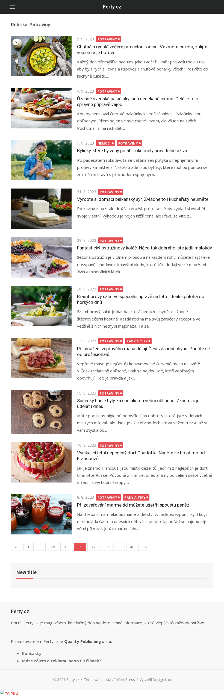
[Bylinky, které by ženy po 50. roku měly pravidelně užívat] (41, 160)
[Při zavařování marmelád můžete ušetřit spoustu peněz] (41, 514)
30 (66, 547)
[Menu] (12, 6)
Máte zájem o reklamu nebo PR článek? (61, 660)
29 (53, 547)
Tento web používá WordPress (109, 679)
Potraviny (107, 39)
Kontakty (32, 653)
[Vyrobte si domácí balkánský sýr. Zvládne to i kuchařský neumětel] (41, 209)
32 (93, 547)
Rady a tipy (137, 341)
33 (107, 547)
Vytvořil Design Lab (155, 679)
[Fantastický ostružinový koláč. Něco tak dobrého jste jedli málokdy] (41, 257)
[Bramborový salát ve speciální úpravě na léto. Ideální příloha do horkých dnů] (41, 306)
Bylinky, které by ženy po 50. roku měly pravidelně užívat (133, 150)
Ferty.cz (112, 7)
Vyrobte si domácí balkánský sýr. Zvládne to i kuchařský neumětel (143, 199)
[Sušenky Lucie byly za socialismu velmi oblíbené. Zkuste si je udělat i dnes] (41, 412)
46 (132, 547)
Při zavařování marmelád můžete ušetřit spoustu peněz (133, 505)
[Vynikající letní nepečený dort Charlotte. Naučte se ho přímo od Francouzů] (41, 462)
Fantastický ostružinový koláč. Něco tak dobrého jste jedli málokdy (144, 248)
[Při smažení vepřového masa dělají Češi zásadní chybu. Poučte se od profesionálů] (41, 358)
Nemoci (104, 143)
